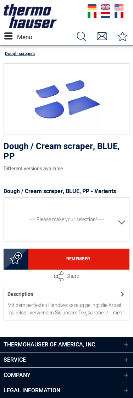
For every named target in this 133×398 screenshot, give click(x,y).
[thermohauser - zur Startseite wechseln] (30, 26)
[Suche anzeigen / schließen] (81, 36)
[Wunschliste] (122, 36)
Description (20, 294)
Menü (19, 37)
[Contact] (102, 36)
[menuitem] (10, 36)
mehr (118, 313)
